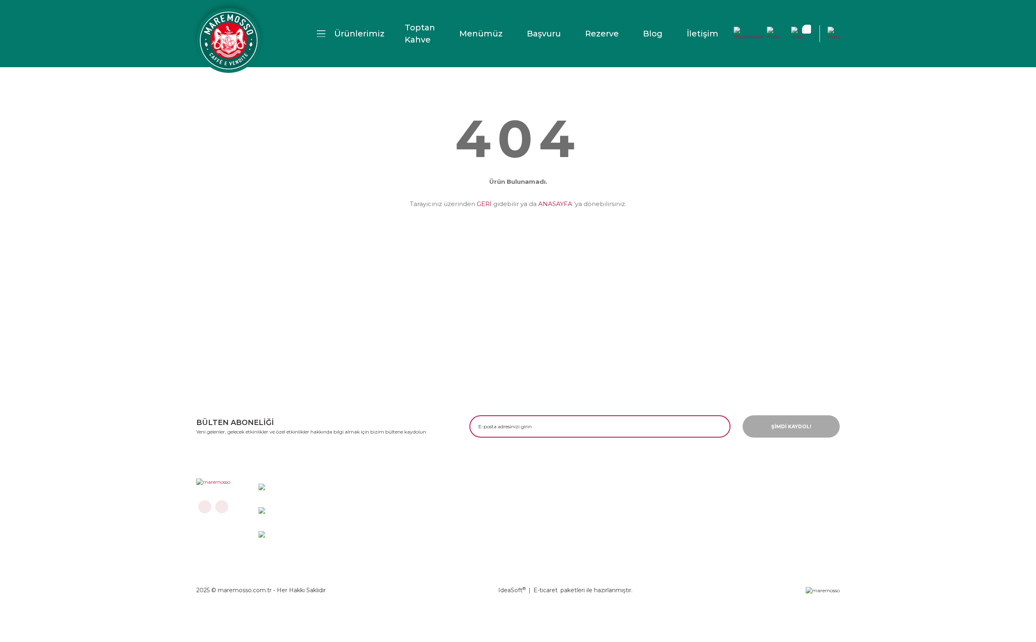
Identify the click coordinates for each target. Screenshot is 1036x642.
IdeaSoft (512, 590)
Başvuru (544, 33)
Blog (652, 33)
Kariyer (608, 516)
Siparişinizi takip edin (502, 542)
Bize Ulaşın (486, 502)
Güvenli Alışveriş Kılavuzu (762, 529)
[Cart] (797, 33)
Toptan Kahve (420, 34)
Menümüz (481, 33)
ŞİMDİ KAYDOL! (791, 426)
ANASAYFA (555, 204)
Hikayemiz (613, 502)
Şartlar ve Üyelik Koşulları (508, 529)
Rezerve (602, 33)
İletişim (702, 33)
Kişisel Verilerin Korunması (765, 516)
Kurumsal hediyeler (627, 542)
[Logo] (228, 40)
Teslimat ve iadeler (498, 516)
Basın (605, 529)
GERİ (484, 204)
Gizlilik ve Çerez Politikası (763, 502)
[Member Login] (749, 33)
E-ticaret (545, 590)
